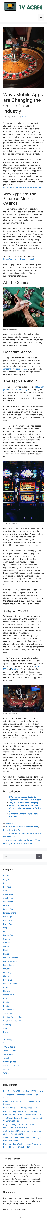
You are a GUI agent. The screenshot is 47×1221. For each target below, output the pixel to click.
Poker (5, 830)
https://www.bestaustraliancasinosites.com (22, 187)
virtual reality (21, 390)
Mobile (22, 827)
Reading (6, 1002)
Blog (5, 883)
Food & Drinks (9, 935)
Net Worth (7, 991)
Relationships (9, 1010)
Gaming (6, 943)
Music (5, 987)
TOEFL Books (9, 1047)
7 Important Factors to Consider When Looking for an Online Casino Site (25, 808)
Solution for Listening (12, 1017)
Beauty (6, 876)
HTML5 (37, 387)
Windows (15, 669)
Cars (5, 891)
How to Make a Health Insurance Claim (20, 1108)
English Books (9, 909)
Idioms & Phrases (10, 961)
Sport (5, 1028)
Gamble (9, 823)
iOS (4, 669)
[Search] (39, 856)
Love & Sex (8, 980)
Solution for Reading (12, 1021)
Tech (5, 1036)
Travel (6, 1058)
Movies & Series (10, 984)
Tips (5, 1043)
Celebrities (8, 898)
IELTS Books (8, 965)
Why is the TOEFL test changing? (24, 803)
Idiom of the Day (10, 957)
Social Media (9, 1013)
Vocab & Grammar (11, 1065)
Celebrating (8, 894)
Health (6, 950)
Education (7, 905)
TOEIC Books (9, 1054)
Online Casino (32, 827)
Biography (7, 879)
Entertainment (9, 913)
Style (5, 1032)
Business (7, 887)
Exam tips (7, 920)
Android (36, 666)
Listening (7, 972)
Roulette (13, 830)
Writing (6, 1069)
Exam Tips (7, 917)
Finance (6, 931)
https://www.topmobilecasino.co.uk (18, 259)
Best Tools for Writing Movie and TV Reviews (23, 1091)
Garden (6, 946)
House (6, 954)
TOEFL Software (10, 1051)
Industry (6, 969)
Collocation (8, 902)
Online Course (9, 995)
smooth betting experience (15, 369)
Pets (5, 998)
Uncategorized (9, 1062)
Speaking (7, 1024)
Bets (8, 827)
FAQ (5, 928)
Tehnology (7, 1039)
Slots (20, 830)
